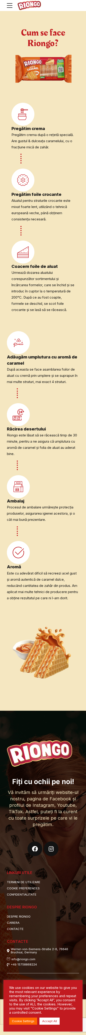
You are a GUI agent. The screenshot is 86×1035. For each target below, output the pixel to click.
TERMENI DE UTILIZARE (23, 882)
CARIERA (13, 922)
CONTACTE (15, 929)
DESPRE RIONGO (19, 916)
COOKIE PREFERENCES (23, 888)
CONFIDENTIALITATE (21, 894)
